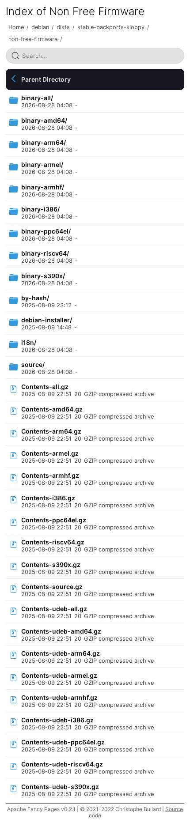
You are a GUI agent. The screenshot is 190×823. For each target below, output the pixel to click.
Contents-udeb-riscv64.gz (62, 764)
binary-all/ (37, 98)
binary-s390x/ (43, 275)
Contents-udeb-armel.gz (59, 675)
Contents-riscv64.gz (52, 542)
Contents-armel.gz (50, 453)
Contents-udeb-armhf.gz (59, 697)
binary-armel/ (42, 164)
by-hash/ (35, 298)
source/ (33, 364)
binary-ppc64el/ (46, 231)
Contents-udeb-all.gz (54, 608)
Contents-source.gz (52, 586)
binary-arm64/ (43, 142)
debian (40, 27)
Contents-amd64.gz (52, 409)
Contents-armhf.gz (50, 475)
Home (16, 27)
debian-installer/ (46, 320)
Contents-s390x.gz (50, 564)
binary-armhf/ (42, 187)
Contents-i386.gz (48, 498)
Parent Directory (46, 79)
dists (63, 27)
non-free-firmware (32, 39)
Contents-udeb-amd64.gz (61, 631)
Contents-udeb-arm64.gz (60, 653)
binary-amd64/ (44, 120)
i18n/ (28, 342)
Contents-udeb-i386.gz (57, 720)
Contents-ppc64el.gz (53, 520)
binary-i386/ (40, 209)
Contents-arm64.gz (51, 431)
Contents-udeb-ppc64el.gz (63, 742)
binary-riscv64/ (45, 253)
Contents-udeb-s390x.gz (60, 786)
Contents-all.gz (44, 386)
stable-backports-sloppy (110, 27)
